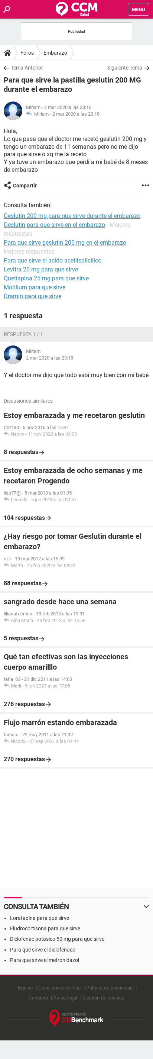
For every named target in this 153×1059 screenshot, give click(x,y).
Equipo (25, 988)
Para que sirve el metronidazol (44, 960)
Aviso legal (65, 998)
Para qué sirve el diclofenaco (42, 950)
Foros (27, 53)
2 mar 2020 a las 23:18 (76, 114)
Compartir (25, 186)
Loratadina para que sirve (39, 918)
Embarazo (55, 53)
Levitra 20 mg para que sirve (41, 269)
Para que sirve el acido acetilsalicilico (52, 260)
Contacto (38, 998)
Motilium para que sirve (34, 287)
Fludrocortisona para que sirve (45, 928)
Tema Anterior (27, 68)
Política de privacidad (109, 988)
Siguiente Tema (124, 68)
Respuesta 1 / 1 (23, 334)
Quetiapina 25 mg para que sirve (46, 278)
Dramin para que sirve (32, 296)
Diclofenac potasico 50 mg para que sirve (57, 939)
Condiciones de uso (59, 988)
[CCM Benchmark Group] (76, 1019)
